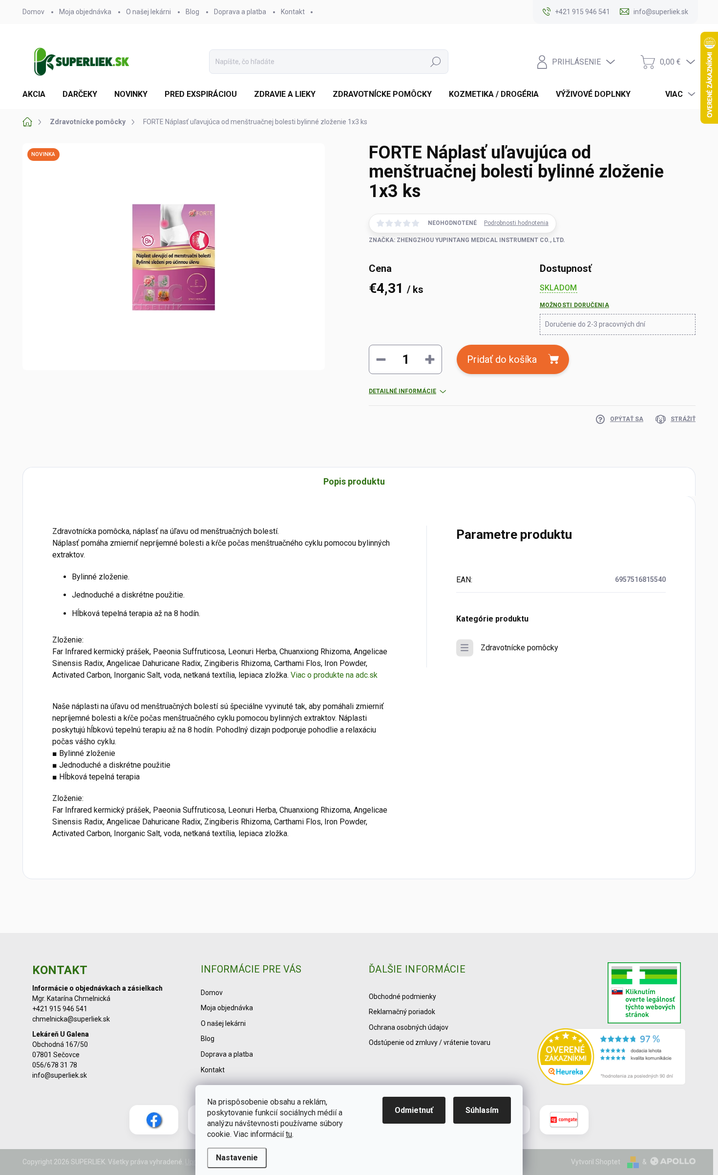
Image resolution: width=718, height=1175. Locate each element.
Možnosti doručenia (574, 305)
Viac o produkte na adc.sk (334, 675)
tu (289, 1134)
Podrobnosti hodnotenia (516, 223)
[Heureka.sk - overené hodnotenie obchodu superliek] (611, 1056)
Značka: (467, 240)
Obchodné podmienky (402, 996)
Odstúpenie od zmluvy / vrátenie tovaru (429, 1042)
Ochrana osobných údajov (408, 1027)
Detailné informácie (402, 391)
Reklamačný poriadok (402, 1012)
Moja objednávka (85, 12)
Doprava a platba (240, 12)
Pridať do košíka (502, 359)
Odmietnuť (414, 1110)
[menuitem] (37, 94)
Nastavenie (237, 1157)
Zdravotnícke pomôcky (519, 647)
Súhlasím (482, 1110)
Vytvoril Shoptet (595, 1162)
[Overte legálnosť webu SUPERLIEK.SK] (644, 994)
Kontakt (293, 12)
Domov (33, 12)
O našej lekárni (148, 12)
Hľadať (435, 62)
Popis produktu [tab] (354, 481)
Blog (192, 12)
